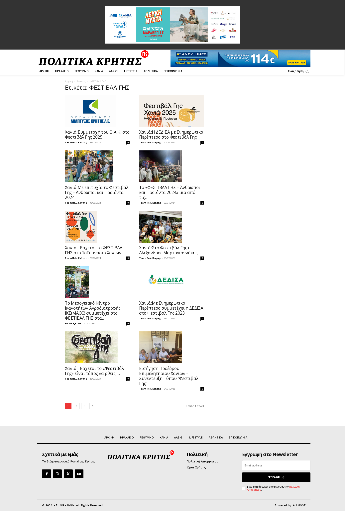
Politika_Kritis (73, 323)
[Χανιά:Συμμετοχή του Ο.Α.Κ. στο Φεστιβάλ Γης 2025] (97, 111)
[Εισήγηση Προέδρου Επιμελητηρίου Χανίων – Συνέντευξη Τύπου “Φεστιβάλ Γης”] (171, 347)
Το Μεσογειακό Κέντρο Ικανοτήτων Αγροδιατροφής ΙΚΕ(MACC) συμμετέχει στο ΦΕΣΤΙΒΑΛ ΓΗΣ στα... (92, 310)
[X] (68, 473)
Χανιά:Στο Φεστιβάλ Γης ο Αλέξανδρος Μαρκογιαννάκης (168, 250)
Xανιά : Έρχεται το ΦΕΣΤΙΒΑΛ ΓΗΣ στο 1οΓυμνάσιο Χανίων (93, 250)
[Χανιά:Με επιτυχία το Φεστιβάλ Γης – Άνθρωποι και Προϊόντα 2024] (97, 166)
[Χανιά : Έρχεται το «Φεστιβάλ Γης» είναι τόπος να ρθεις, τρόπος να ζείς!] (97, 347)
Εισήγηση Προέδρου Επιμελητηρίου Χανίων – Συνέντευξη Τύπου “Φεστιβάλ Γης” (168, 376)
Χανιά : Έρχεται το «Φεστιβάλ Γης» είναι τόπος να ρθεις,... (94, 371)
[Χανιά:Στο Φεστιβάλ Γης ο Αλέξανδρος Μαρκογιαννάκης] (171, 227)
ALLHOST (299, 505)
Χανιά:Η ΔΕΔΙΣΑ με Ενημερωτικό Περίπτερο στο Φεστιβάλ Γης (171, 134)
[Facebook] (46, 473)
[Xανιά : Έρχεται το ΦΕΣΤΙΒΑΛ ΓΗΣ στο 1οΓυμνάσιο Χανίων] (97, 227)
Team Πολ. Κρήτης (76, 142)
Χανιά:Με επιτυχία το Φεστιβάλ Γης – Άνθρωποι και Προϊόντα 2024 (96, 192)
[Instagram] (57, 473)
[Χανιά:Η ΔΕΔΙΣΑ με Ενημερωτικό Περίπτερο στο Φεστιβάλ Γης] (171, 111)
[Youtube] (79, 473)
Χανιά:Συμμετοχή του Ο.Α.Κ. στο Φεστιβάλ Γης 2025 (97, 134)
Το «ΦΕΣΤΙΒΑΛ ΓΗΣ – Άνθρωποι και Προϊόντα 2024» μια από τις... (169, 192)
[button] (299, 71)
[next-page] (92, 406)
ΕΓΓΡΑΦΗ (274, 477)
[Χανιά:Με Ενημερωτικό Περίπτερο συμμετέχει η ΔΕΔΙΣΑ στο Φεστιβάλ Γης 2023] (171, 282)
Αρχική (69, 81)
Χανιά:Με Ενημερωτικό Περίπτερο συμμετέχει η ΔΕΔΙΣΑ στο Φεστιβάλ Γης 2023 (171, 308)
